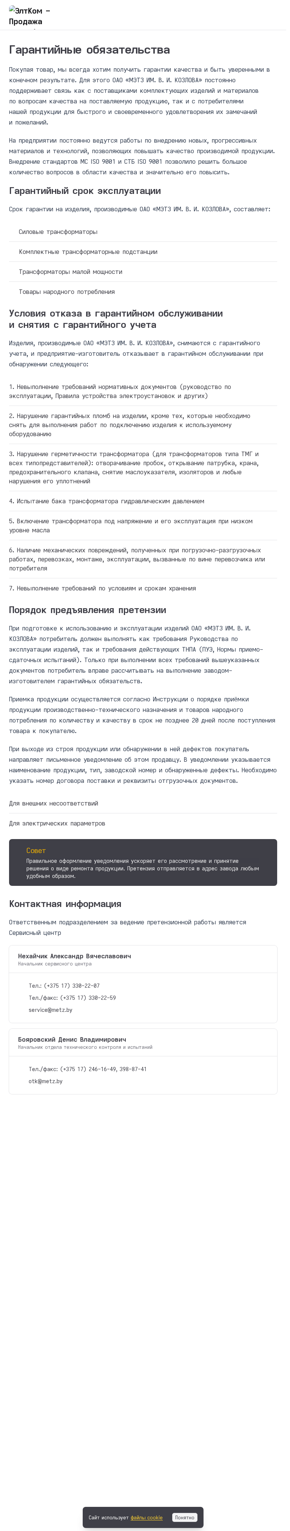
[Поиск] (257, 15)
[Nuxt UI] (47, 15)
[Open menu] (272, 15)
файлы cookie (147, 1517)
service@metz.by (50, 1010)
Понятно (184, 1517)
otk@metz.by (46, 1081)
